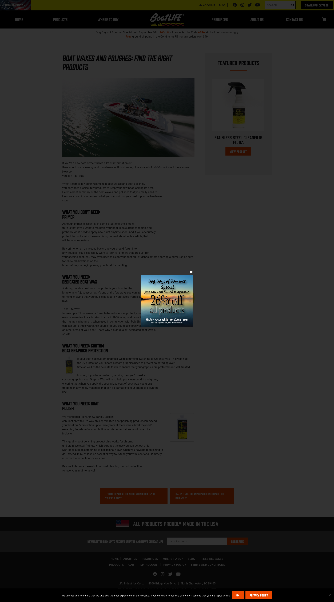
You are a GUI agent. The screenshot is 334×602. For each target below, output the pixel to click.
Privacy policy (259, 595)
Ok (237, 595)
